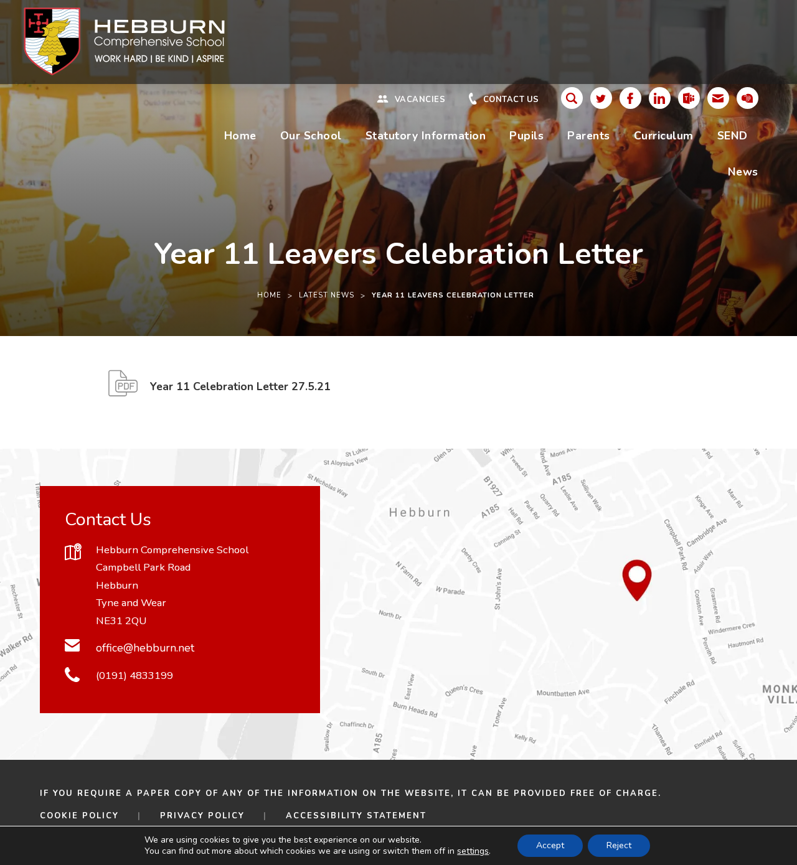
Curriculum (664, 135)
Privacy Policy (202, 815)
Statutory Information (425, 135)
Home (240, 135)
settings (473, 851)
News (743, 171)
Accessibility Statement (356, 815)
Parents (588, 135)
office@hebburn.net (145, 647)
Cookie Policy (79, 815)
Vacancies (420, 100)
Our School (311, 135)
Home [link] (269, 295)
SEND (732, 135)
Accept (550, 845)
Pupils (526, 135)
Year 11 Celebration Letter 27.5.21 (240, 391)
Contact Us (511, 100)
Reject (618, 845)
